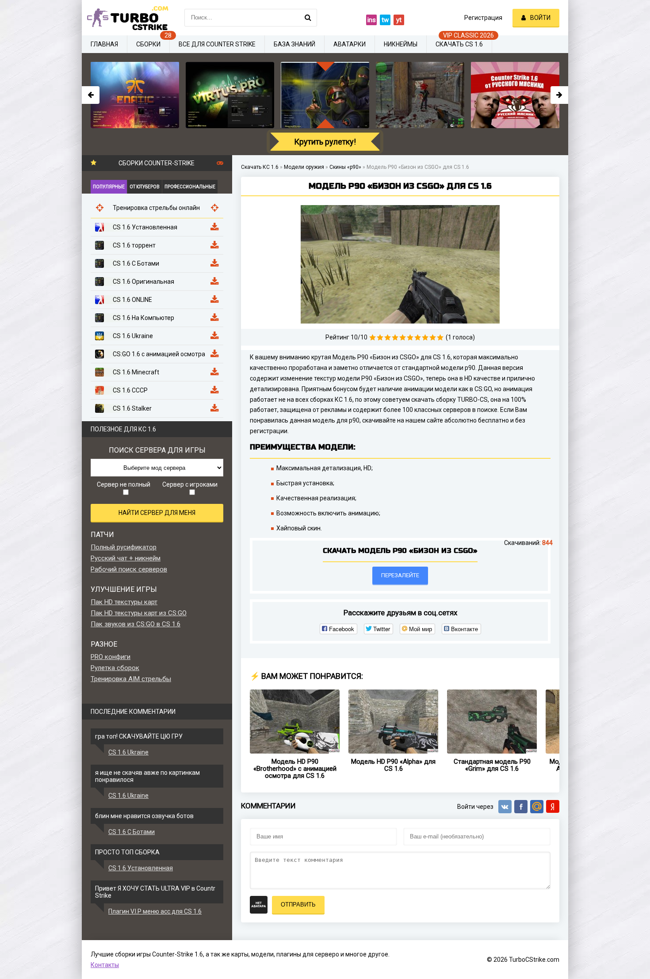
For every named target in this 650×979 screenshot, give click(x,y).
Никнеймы (400, 44)
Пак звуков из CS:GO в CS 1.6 (135, 624)
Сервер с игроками (190, 484)
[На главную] (126, 17)
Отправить (298, 904)
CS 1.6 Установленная (140, 868)
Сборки (148, 44)
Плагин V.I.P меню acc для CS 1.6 (155, 911)
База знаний (294, 44)
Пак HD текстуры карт (124, 602)
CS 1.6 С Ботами (131, 831)
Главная (104, 44)
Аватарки (349, 44)
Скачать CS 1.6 (459, 44)
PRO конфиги (110, 657)
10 (440, 337)
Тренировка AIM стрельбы (131, 679)
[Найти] (308, 18)
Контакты (105, 964)
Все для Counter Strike (217, 44)
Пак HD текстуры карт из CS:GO (139, 613)
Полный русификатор (124, 547)
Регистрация (483, 17)
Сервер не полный (123, 484)
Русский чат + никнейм (126, 558)
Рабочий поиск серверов (129, 569)
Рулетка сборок (115, 668)
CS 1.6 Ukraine (128, 752)
